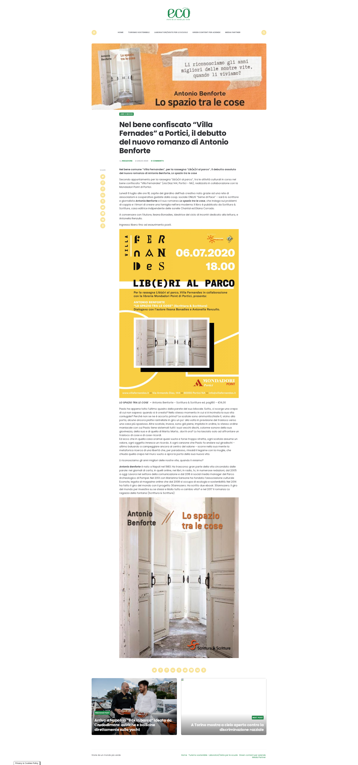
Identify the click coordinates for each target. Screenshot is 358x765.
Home (120, 32)
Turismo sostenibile (138, 32)
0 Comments (157, 161)
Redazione (127, 161)
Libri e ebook (126, 114)
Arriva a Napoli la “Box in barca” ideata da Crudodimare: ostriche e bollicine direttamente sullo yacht (133, 725)
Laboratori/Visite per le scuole (171, 32)
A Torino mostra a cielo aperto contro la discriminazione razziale (227, 727)
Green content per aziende (206, 32)
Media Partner (232, 32)
